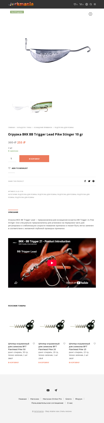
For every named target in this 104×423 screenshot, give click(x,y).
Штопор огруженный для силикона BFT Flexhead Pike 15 (79, 346)
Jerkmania (39, 411)
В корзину (13, 362)
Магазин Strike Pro (52, 399)
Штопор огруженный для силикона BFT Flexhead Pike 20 (48, 346)
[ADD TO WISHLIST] (34, 344)
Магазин (34, 399)
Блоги (69, 399)
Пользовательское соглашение (47, 403)
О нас (70, 403)
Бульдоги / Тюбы (24, 127)
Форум (78, 399)
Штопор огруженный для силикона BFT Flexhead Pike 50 (18, 346)
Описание (13, 212)
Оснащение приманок (43, 127)
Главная (11, 127)
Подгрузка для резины (64, 127)
